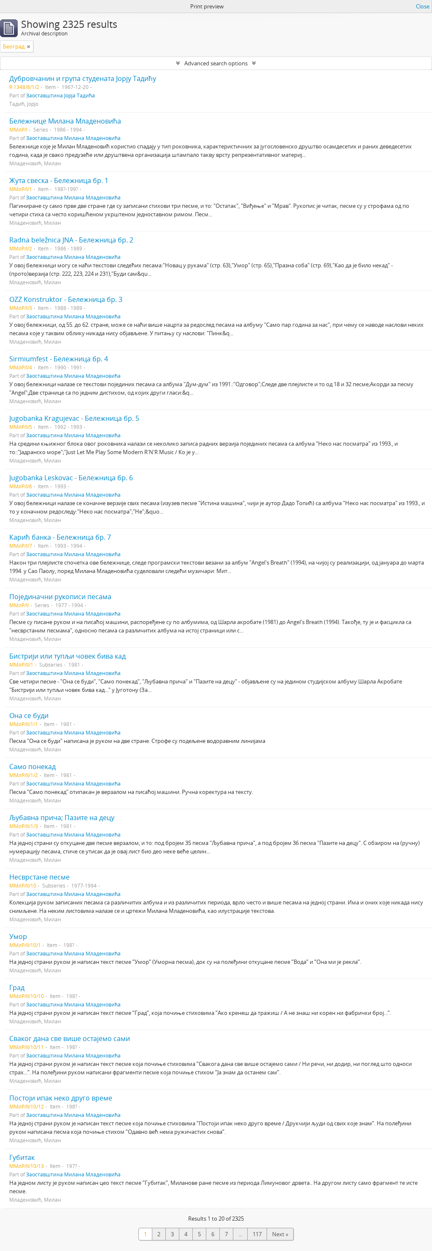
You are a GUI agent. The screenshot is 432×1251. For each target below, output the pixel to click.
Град (16, 987)
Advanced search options (216, 63)
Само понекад (32, 766)
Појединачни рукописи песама (60, 596)
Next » (280, 1234)
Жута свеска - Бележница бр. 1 (58, 180)
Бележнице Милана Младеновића (65, 121)
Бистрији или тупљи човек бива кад (67, 656)
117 (257, 1234)
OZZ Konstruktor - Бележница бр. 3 (65, 299)
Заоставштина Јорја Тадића (60, 95)
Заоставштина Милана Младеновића (73, 138)
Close (422, 6)
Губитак (22, 1157)
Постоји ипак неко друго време (60, 1098)
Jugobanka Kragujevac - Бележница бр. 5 (74, 418)
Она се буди (29, 715)
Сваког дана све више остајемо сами (69, 1038)
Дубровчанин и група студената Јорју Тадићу (82, 78)
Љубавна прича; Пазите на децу (61, 817)
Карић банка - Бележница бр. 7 (60, 537)
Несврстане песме (39, 877)
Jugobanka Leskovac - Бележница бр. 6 (71, 477)
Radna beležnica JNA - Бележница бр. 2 (71, 240)
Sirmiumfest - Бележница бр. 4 (58, 358)
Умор (18, 936)
